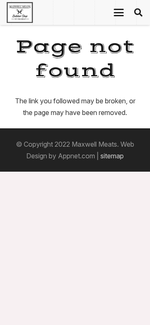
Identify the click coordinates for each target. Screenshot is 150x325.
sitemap (112, 156)
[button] (118, 13)
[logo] (20, 12)
